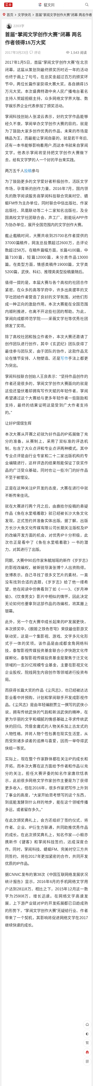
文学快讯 (24, 15)
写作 (64, 358)
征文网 (49, 5)
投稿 (28, 171)
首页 (10, 15)
